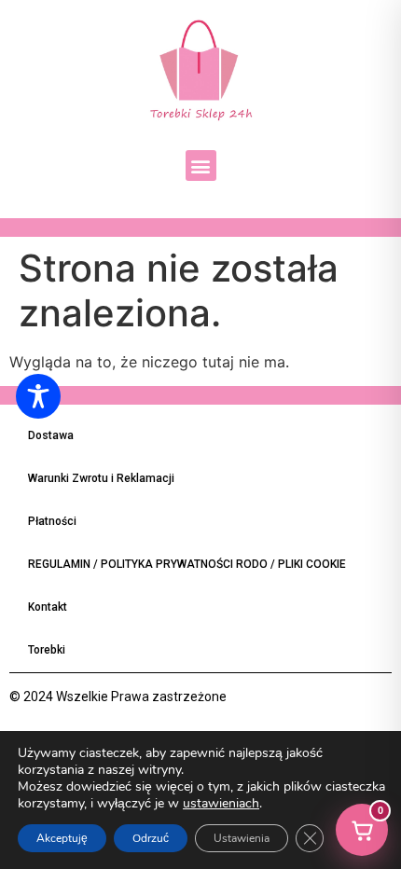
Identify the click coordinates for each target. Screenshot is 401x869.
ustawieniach (221, 803)
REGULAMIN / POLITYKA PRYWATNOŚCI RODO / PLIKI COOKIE (187, 564)
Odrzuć (150, 838)
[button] (201, 165)
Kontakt (47, 607)
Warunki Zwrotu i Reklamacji (101, 478)
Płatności (52, 521)
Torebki (46, 649)
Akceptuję (62, 838)
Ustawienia (242, 838)
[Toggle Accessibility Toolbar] (38, 396)
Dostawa (51, 435)
